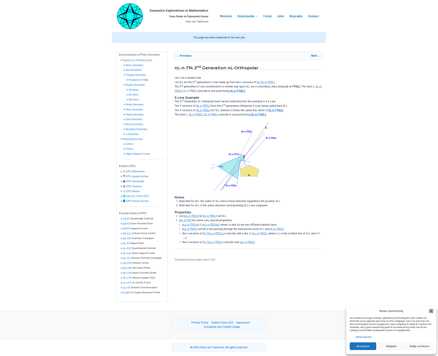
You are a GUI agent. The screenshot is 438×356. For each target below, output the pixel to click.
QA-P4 (126, 228)
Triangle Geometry (136, 74)
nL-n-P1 (127, 282)
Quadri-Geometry (135, 84)
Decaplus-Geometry (136, 129)
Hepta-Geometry (135, 114)
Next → (316, 55)
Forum (267, 16)
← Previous (184, 55)
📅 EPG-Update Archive (136, 176)
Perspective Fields (138, 79)
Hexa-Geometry (134, 109)
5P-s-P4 (127, 272)
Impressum (243, 322)
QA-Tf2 (127, 238)
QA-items (133, 89)
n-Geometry (132, 134)
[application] (256, 16)
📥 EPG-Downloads (133, 181)
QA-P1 (126, 218)
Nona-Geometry (134, 124)
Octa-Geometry (134, 119)
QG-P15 (127, 263)
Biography (295, 16)
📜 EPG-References (134, 171)
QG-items (133, 99)
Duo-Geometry (134, 69)
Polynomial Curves (133, 139)
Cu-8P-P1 (128, 292)
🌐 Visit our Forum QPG (136, 196)
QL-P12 (127, 248)
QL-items (133, 94)
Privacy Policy (199, 322)
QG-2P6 (127, 268)
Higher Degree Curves (138, 153)
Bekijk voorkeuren (419, 346)
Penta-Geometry (135, 104)
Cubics (129, 148)
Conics (129, 143)
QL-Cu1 (127, 253)
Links (280, 16)
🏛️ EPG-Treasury (132, 186)
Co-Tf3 (126, 287)
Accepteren (363, 346)
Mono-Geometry (134, 65)
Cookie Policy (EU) (222, 322)
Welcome (226, 16)
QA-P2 (126, 223)
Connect (313, 16)
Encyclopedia (245, 16)
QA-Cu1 (127, 233)
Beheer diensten (364, 337)
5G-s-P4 (127, 277)
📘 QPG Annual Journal (135, 200)
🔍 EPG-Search (131, 191)
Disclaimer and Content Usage (222, 326)
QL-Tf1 (126, 258)
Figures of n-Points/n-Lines (137, 60)
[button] (431, 311)
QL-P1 (126, 243)
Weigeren (391, 346)
